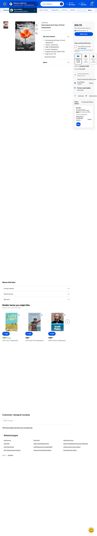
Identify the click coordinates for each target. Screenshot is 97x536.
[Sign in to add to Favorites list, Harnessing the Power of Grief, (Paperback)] (36, 29)
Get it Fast (64, 10)
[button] (71, 4)
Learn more (80, 90)
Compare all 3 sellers (87, 102)
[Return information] (87, 30)
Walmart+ (73, 10)
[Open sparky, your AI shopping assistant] (91, 530)
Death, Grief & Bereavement (41, 443)
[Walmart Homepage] (4, 4)
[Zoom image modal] (36, 33)
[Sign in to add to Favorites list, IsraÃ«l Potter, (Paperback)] (64, 315)
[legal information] (89, 28)
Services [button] (19, 10)
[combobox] (52, 4)
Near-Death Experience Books (12, 450)
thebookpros (79, 116)
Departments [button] (7, 10)
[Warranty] (68, 299)
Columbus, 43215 (84, 66)
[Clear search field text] (57, 4)
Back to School (44, 10)
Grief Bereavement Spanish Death (43, 447)
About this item (8, 282)
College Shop (55, 10)
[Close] (35, 10)
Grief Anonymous (68, 440)
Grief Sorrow (7, 440)
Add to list (81, 96)
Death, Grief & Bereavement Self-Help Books (75, 443)
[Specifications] (68, 294)
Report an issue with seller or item (86, 79)
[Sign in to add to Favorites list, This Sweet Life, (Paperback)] (41, 315)
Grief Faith (7, 443)
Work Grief (37, 440)
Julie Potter (44, 22)
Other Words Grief (9, 447)
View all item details (50, 56)
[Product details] (68, 288)
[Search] (61, 3)
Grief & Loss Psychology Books (71, 447)
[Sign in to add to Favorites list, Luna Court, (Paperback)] (18, 315)
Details (91, 83)
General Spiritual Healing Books (42, 450)
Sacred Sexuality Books (70, 450)
